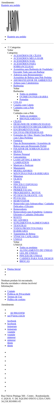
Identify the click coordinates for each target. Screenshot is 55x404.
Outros (16, 181)
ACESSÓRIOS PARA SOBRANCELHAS (24, 65)
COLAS (17, 102)
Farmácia (17, 140)
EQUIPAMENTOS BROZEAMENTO (32, 127)
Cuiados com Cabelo (23, 105)
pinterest (11, 337)
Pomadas (24, 99)
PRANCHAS (20, 187)
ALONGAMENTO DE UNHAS (36, 250)
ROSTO (17, 217)
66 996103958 (17, 313)
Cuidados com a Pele (23, 107)
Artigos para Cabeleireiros (26, 83)
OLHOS (17, 179)
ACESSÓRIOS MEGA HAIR (28, 58)
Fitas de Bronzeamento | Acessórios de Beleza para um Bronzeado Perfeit (32, 144)
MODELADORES (22, 170)
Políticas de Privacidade (18, 294)
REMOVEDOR (21, 201)
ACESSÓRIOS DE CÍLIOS (27, 55)
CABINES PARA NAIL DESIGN (36, 258)
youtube (11, 332)
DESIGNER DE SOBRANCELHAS (31, 124)
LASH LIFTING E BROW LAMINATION (26, 161)
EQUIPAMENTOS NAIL (26, 129)
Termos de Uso (14, 296)
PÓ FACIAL (19, 198)
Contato (11, 291)
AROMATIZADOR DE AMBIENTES (32, 80)
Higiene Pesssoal (21, 154)
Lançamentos (19, 157)
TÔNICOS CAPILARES (25, 236)
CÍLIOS (17, 121)
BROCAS (25, 261)
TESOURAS (19, 225)
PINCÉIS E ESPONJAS (25, 184)
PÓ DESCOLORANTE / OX (28, 195)
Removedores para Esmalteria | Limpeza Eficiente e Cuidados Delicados (32, 213)
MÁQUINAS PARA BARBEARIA (31, 173)
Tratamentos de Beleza (24, 233)
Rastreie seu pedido (10, 5)
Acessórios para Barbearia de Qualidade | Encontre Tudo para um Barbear (33, 70)
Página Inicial (13, 269)
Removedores (20, 209)
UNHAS (17, 239)
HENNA (17, 151)
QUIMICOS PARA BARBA (34, 96)
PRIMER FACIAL (22, 190)
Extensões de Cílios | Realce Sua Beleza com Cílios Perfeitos (32, 136)
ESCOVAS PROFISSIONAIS (28, 132)
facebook (11, 321)
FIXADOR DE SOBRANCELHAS (31, 148)
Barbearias (18, 85)
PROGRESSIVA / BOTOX (27, 192)
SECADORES (20, 220)
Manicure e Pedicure (23, 165)
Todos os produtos (28, 94)
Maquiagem (19, 168)
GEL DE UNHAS (29, 253)
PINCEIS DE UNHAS (31, 255)
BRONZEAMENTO (30, 118)
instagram (12, 326)
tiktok (10, 343)
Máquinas (18, 176)
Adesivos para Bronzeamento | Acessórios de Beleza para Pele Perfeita (32, 76)
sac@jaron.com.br (16, 315)
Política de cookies (16, 299)
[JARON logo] (12, 31)
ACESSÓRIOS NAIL (24, 61)
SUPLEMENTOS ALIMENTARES (31, 222)
